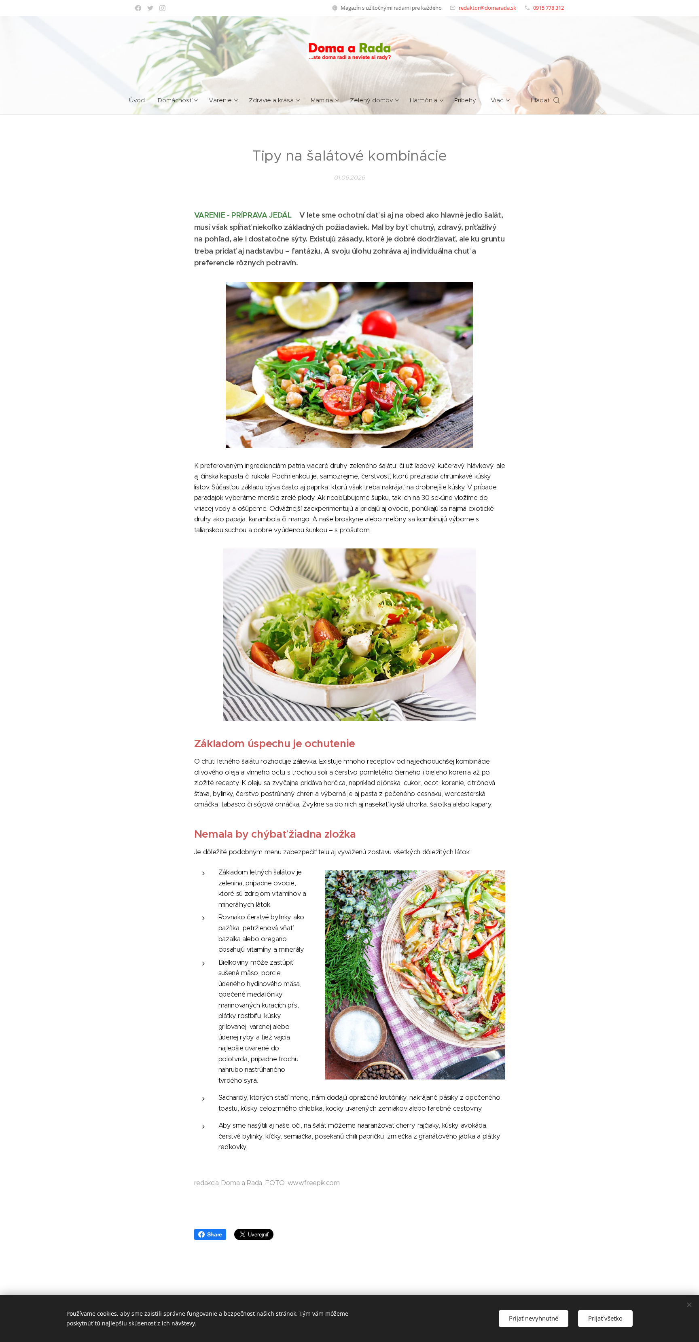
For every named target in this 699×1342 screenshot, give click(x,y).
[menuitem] (140, 100)
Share (214, 1234)
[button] (545, 100)
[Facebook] (138, 8)
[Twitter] (150, 8)
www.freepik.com (314, 1183)
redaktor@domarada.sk (487, 7)
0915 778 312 (548, 7)
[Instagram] (162, 8)
